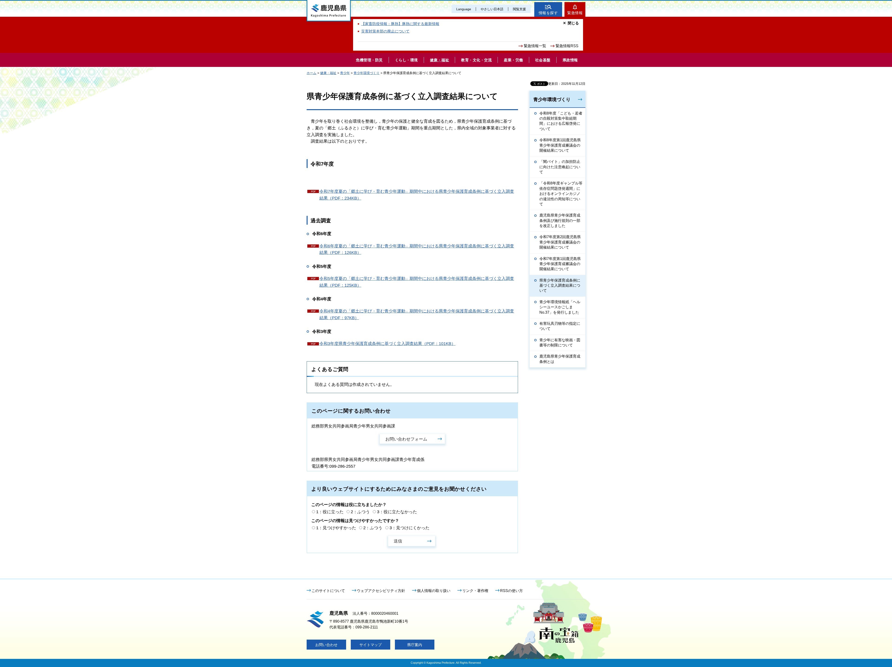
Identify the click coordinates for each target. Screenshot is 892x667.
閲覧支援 (519, 9)
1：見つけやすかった (336, 528)
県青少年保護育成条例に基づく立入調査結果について (559, 285)
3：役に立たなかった (397, 511)
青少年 (345, 73)
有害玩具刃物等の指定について (559, 326)
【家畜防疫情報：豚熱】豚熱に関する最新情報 (400, 24)
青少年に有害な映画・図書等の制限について (559, 342)
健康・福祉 (328, 73)
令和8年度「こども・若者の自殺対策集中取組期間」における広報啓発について (560, 121)
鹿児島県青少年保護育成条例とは (559, 358)
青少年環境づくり (367, 73)
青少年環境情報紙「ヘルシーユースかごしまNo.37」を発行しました (559, 307)
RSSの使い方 (511, 591)
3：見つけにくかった (410, 528)
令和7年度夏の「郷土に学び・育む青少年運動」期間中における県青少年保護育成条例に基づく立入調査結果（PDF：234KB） (416, 194)
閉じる (573, 23)
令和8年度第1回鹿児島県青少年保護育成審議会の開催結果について (560, 145)
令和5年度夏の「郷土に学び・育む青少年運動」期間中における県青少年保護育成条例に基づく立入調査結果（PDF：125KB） (416, 282)
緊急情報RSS (567, 46)
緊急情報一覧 (535, 46)
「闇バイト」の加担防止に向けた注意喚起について (559, 167)
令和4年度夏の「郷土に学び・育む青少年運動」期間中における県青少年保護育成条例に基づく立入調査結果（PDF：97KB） (416, 314)
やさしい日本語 (492, 9)
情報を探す (548, 13)
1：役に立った (330, 511)
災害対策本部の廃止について (385, 31)
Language (463, 9)
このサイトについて (328, 591)
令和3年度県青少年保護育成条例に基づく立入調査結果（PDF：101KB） (387, 343)
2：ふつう (360, 511)
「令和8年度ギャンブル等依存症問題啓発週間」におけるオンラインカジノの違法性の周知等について (560, 193)
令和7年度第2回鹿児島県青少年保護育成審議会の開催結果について (560, 242)
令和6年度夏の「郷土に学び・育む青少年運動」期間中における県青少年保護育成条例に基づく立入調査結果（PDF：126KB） (416, 249)
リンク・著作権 (475, 591)
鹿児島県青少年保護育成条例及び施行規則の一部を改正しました (559, 220)
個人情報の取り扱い (433, 591)
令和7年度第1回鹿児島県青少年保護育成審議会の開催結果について (560, 264)
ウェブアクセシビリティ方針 (381, 591)
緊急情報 (575, 13)
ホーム (311, 73)
